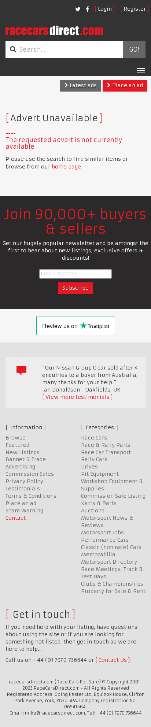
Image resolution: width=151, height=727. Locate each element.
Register (135, 8)
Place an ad (127, 85)
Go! (134, 49)
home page (66, 166)
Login (105, 8)
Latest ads (82, 85)
